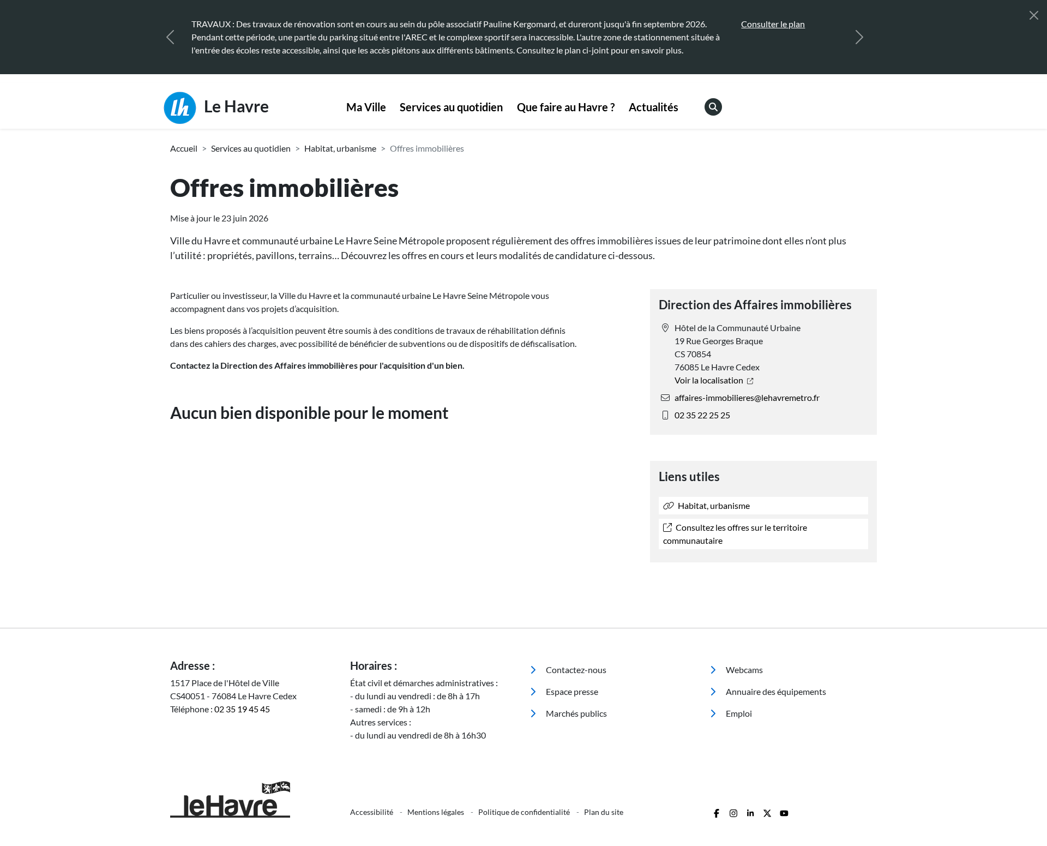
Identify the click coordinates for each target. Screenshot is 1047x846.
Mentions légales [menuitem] (436, 812)
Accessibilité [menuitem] (372, 812)
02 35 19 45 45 (242, 709)
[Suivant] (859, 37)
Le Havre (235, 106)
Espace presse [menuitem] (571, 691)
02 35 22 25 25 (702, 415)
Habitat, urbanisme (340, 148)
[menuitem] (366, 107)
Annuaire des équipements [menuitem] (775, 691)
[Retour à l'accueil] (253, 799)
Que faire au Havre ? (566, 106)
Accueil (183, 148)
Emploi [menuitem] (738, 713)
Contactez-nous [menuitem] (575, 669)
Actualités (653, 106)
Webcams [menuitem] (743, 669)
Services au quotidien (451, 106)
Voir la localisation (710, 380)
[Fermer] (1034, 15)
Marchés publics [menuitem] (575, 713)
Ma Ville (366, 106)
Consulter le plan (757, 24)
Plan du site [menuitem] (603, 812)
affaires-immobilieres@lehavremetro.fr (747, 397)
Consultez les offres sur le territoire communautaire (735, 533)
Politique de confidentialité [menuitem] (524, 812)
